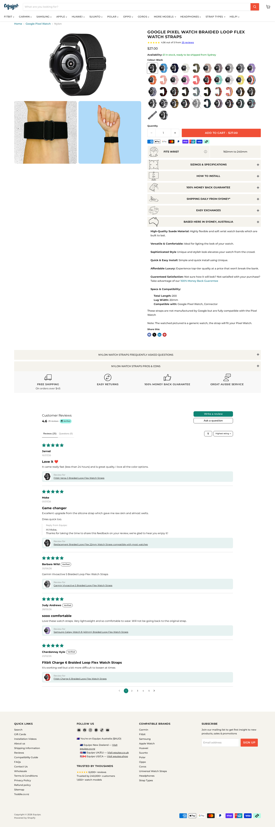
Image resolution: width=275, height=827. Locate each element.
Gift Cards (20, 734)
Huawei (77, 16)
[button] (47, 476)
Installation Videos (25, 738)
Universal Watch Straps (153, 771)
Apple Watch (147, 743)
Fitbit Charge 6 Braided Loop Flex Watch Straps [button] (80, 678)
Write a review (213, 413)
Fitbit (8, 16)
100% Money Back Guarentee (199, 280)
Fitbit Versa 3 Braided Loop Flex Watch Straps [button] (79, 478)
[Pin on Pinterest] (164, 335)
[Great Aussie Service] (227, 382)
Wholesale (20, 771)
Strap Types (215, 16)
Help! (234, 16)
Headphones (190, 16)
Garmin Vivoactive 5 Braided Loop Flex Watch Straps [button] (83, 585)
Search (18, 729)
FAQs (17, 761)
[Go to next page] (155, 691)
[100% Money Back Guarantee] (167, 382)
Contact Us (21, 766)
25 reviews (188, 42)
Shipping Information (27, 748)
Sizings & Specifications (208, 164)
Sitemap (19, 789)
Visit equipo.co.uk (118, 752)
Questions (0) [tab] (66, 433)
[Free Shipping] (48, 382)
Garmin (24, 16)
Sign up (249, 742)
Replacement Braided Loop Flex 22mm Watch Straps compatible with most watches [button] (101, 544)
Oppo (127, 16)
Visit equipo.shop (117, 756)
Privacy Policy (22, 780)
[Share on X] (154, 335)
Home (18, 24)
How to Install (208, 176)
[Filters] (208, 433)
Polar (112, 16)
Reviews (19, 752)
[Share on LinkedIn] (159, 335)
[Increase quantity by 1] (175, 133)
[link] (204, 42)
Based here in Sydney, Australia (208, 221)
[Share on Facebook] (149, 335)
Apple (61, 16)
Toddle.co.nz (21, 794)
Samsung (43, 16)
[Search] (254, 6)
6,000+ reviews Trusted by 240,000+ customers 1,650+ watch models (96, 776)
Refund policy (22, 784)
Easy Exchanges (208, 210)
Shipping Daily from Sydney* (208, 198)
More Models (164, 16)
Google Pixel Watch (38, 24)
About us (19, 743)
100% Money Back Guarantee (208, 187)
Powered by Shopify (24, 818)
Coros (143, 16)
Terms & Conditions (26, 775)
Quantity (152, 126)
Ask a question (213, 420)
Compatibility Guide (26, 757)
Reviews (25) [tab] (49, 433)
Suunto (95, 16)
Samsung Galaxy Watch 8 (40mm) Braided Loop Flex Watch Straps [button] (91, 632)
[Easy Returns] (108, 382)
